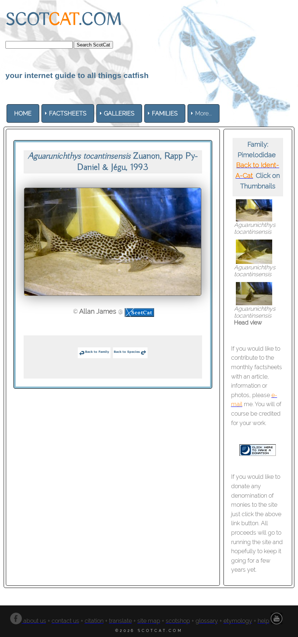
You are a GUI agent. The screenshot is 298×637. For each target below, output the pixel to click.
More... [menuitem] (203, 113)
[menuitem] (23, 113)
